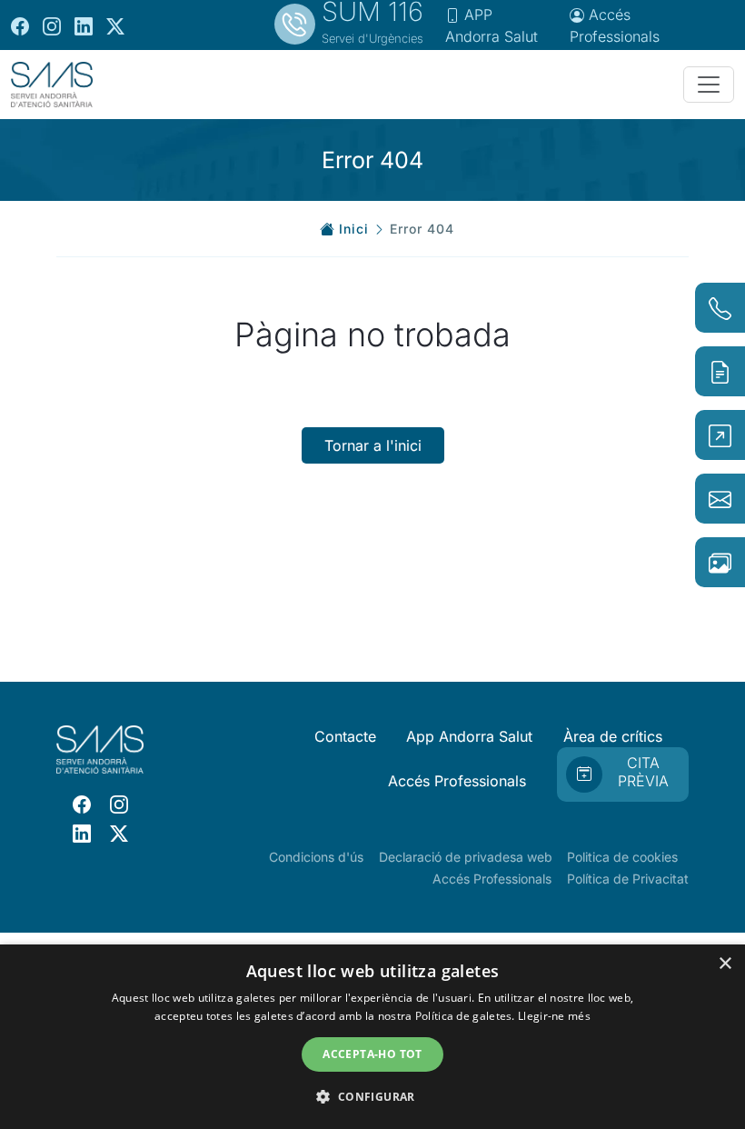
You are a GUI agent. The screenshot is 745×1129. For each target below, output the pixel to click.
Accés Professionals (457, 781)
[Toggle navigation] (708, 84)
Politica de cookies (622, 856)
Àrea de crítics (612, 736)
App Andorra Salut (469, 736)
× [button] (724, 964)
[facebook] (20, 25)
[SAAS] (52, 84)
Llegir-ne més (554, 1016)
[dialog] (372, 1036)
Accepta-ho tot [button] (372, 1054)
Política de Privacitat (628, 878)
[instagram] (52, 25)
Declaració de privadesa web (465, 856)
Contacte (345, 736)
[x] (115, 25)
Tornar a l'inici (373, 445)
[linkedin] (83, 25)
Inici (354, 228)
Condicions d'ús (316, 856)
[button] (372, 1096)
